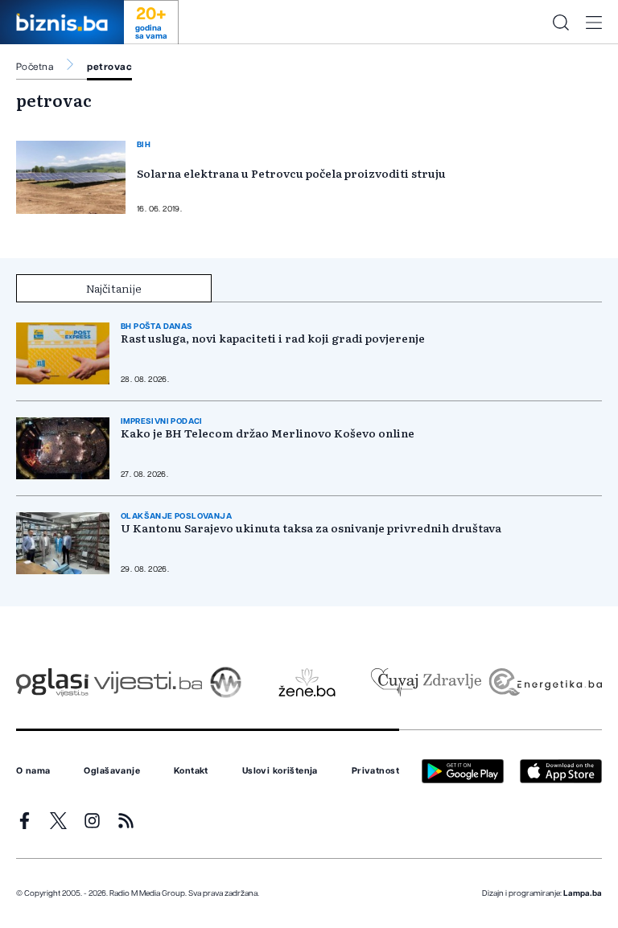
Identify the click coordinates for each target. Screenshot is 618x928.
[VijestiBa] (147, 682)
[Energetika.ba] (544, 682)
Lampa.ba (582, 893)
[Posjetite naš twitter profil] (58, 820)
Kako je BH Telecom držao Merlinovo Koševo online (267, 433)
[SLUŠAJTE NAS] (226, 682)
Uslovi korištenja (280, 771)
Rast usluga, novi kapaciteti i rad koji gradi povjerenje (273, 338)
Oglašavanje (112, 771)
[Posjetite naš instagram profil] (92, 820)
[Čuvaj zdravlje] (426, 682)
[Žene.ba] (307, 682)
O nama (33, 771)
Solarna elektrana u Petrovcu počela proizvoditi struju (291, 173)
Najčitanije (114, 288)
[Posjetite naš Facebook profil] (24, 820)
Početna (34, 67)
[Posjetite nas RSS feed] (125, 820)
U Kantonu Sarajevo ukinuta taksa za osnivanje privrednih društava (311, 528)
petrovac (109, 67)
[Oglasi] (52, 682)
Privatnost (375, 771)
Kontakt (191, 771)
